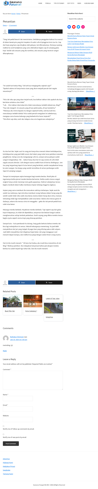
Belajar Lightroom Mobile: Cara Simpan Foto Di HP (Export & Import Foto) (80, 147)
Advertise (6, 459)
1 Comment (13, 25)
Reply (5, 351)
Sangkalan (6, 470)
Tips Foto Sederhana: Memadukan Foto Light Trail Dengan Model (80, 115)
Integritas (49, 317)
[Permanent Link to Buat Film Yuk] (12, 296)
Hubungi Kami (8, 462)
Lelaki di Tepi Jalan (52, 298)
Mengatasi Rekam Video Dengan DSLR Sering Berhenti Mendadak (79, 181)
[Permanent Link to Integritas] (53, 304)
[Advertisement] (33, 70)
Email (5, 405)
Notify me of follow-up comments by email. (18, 429)
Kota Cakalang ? (31, 311)
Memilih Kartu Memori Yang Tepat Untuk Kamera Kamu (80, 83)
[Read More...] (90, 91)
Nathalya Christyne (17, 337)
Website (6, 416)
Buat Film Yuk (10, 311)
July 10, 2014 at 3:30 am (18, 339)
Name (5, 394)
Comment (7, 369)
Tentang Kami (8, 474)
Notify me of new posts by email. (15, 437)
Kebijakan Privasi (9, 466)
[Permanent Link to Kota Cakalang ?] (32, 296)
